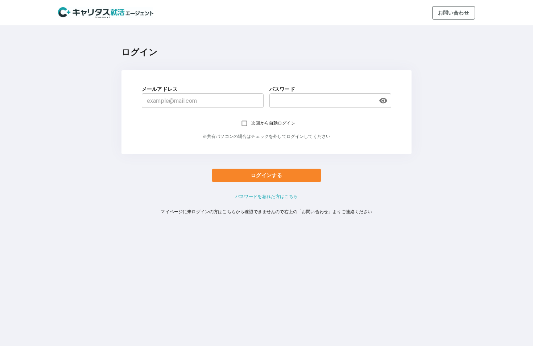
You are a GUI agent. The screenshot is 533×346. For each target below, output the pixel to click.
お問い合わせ (453, 13)
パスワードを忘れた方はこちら (266, 196)
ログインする (266, 175)
